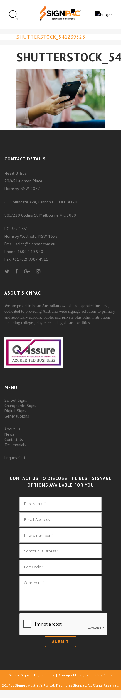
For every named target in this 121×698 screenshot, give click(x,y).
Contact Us (13, 439)
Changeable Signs (20, 405)
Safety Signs (102, 675)
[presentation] (63, 624)
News (9, 434)
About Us (12, 429)
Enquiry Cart (14, 457)
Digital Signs (15, 410)
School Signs (15, 400)
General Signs (16, 416)
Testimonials (15, 444)
